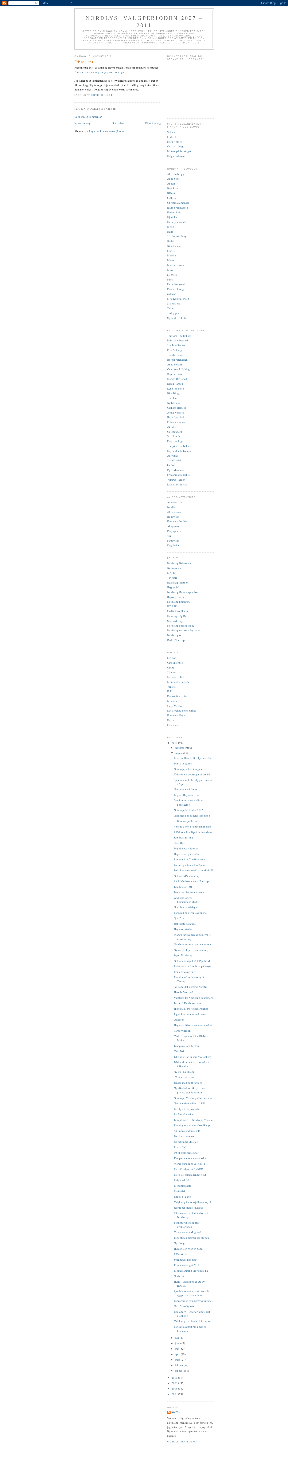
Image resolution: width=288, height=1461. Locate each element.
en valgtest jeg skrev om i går (107, 72)
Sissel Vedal (174, 460)
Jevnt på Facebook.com (187, 1003)
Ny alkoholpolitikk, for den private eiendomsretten (189, 1090)
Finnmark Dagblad (177, 521)
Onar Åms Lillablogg (179, 369)
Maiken (171, 255)
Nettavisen (173, 540)
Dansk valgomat (183, 763)
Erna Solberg (174, 350)
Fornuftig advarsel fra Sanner (190, 865)
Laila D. (171, 137)
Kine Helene (174, 246)
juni (177, 1343)
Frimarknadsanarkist (178, 475)
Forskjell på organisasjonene (190, 913)
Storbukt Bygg (175, 621)
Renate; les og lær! (184, 972)
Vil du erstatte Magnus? (187, 1232)
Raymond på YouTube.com (189, 859)
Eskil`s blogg (174, 142)
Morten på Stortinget (179, 151)
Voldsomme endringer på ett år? (192, 774)
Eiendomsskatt (182, 1185)
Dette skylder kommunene (189, 892)
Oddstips (179, 1020)
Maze (170, 270)
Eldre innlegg (153, 123)
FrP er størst (180, 1254)
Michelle (172, 274)
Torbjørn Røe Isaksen (179, 336)
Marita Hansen (175, 265)
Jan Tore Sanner (176, 345)
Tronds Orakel (175, 355)
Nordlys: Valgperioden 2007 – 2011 (144, 21)
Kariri (170, 241)
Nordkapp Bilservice (179, 563)
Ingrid (170, 227)
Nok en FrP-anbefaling (186, 876)
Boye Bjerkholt (176, 417)
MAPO (171, 573)
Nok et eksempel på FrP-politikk (192, 961)
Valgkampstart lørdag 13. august (192, 1321)
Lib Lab (171, 658)
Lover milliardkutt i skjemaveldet (193, 758)
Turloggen (173, 313)
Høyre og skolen (183, 929)
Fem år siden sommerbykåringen (192, 1301)
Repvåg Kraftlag (176, 597)
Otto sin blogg (175, 146)
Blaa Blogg (173, 393)
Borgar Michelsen (177, 359)
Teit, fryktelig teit (184, 1306)
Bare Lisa (172, 188)
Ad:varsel (172, 455)
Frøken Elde (174, 212)
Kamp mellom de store (186, 1046)
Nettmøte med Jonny (186, 789)
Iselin (170, 231)
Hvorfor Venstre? (183, 992)
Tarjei (170, 308)
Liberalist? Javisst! (177, 484)
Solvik (175, 1412)
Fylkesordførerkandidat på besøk (192, 966)
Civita (170, 667)
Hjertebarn (173, 217)
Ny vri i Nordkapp (184, 1072)
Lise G (171, 251)
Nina (170, 279)
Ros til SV (180, 1147)
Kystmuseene (174, 568)
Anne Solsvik (175, 364)
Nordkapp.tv (174, 635)
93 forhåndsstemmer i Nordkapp (192, 881)
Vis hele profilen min (182, 1442)
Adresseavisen (175, 502)
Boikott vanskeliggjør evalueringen (186, 1225)
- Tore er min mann (184, 1077)
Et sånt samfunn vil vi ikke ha (191, 1270)
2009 (175, 1383)
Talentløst (179, 843)
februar (179, 1365)
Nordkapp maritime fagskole (183, 630)
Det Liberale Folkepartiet (181, 710)
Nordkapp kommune (179, 602)
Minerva (172, 701)
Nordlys (171, 507)
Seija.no (171, 132)
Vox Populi (173, 436)
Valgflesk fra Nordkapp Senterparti (193, 998)
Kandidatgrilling (183, 837)
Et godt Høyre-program (187, 795)
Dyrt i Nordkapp (183, 955)
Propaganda (174, 531)
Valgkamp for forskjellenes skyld (192, 1202)
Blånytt (171, 193)
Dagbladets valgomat (186, 848)
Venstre (171, 687)
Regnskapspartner (177, 582)
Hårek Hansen (175, 383)
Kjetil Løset (174, 403)
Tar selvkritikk (182, 1030)
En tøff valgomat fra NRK (188, 1169)
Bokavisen (173, 517)
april (178, 1354)
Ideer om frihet (175, 677)
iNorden (171, 427)
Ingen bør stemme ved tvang (190, 1014)
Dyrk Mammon (175, 470)
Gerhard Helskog (176, 408)
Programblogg (175, 441)
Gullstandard (174, 432)
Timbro (171, 672)
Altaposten (173, 526)
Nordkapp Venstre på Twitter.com (193, 1098)
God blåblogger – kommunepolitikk (186, 900)
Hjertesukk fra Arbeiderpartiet (191, 1009)
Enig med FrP (181, 1180)
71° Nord (172, 578)
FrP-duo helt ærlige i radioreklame (193, 832)
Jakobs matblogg (177, 236)
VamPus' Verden (176, 479)
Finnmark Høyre (176, 715)
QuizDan (179, 918)
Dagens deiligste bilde (186, 854)
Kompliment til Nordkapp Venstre (193, 1120)
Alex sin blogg (175, 174)
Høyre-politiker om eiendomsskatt (193, 1025)
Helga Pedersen (176, 156)
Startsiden (118, 123)
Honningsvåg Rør (177, 616)
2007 (175, 1394)
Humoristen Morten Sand (188, 1249)
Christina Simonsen (178, 203)
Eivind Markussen (177, 207)
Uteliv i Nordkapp (177, 611)
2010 (175, 1377)
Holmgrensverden (177, 222)
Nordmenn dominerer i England (192, 815)
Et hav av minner (177, 422)
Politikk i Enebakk (178, 340)
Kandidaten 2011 (184, 887)
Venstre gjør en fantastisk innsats (192, 826)
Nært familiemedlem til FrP (189, 1103)
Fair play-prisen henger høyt (190, 1175)
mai (177, 1348)
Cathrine (172, 198)
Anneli (171, 183)
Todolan (172, 398)
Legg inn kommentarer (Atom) (106, 131)
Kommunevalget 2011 (186, 1265)
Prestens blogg (175, 289)
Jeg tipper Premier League (188, 1207)
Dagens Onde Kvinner (179, 451)
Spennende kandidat (185, 1260)
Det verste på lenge (185, 924)
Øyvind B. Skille (176, 318)
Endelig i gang (182, 1196)
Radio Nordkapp (176, 640)
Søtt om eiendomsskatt (187, 1131)
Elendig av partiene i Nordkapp (192, 1125)
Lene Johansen (175, 388)
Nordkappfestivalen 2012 (188, 810)
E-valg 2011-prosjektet (187, 1109)
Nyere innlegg (82, 123)
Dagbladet (173, 545)
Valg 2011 (180, 1051)
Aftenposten (174, 512)
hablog (171, 465)
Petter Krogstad (176, 284)
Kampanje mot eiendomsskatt (191, 1158)
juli (177, 1338)
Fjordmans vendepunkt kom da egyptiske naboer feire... (191, 1293)
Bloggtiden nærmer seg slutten (191, 1238)
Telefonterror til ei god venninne (192, 944)
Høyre (170, 720)
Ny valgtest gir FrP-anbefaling (191, 950)
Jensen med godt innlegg (188, 1083)
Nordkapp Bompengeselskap (183, 592)
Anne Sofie (173, 179)
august (179, 753)
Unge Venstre (174, 706)
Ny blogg (179, 1243)
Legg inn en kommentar (88, 117)
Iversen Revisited (177, 379)
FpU (169, 691)
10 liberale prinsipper (186, 1153)
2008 (175, 1388)
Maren (171, 260)
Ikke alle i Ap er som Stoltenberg (192, 1057)
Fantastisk (180, 1191)
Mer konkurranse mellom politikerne (188, 802)
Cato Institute (175, 662)
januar (179, 1370)
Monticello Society (178, 682)
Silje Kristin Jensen (178, 299)
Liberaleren (173, 725)
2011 (175, 743)
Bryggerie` (173, 587)
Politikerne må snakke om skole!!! (193, 870)
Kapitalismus (174, 374)
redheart (171, 294)
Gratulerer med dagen (186, 907)
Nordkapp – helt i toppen (188, 769)
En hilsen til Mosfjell (186, 1142)
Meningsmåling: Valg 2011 (189, 1164)
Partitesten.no (82, 72)
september (181, 747)
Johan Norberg (175, 412)
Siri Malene (173, 303)
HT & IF (171, 606)
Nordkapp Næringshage (180, 625)
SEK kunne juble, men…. (188, 821)
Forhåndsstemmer (184, 1136)
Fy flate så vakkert (184, 1114)
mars (178, 1359)
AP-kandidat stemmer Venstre (190, 987)
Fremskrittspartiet (177, 696)
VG (169, 536)
